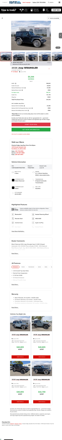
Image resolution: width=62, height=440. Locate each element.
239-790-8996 (19, 151)
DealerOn (12, 423)
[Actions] (49, 68)
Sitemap (16, 423)
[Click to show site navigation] (59, 2)
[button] (2, 18)
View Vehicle (20, 357)
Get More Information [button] (31, 130)
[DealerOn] (6, 422)
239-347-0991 (19, 154)
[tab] (15, 267)
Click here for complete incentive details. (21, 134)
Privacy (20, 423)
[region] (31, 103)
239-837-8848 (20, 153)
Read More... (15, 253)
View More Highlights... (18, 231)
